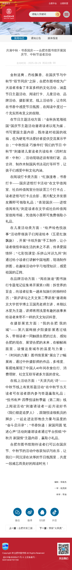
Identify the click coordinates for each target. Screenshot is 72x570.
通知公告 (36, 38)
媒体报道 (53, 38)
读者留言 (6, 3)
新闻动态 (19, 38)
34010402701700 (10, 560)
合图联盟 (64, 3)
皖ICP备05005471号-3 (13, 557)
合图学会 (53, 3)
